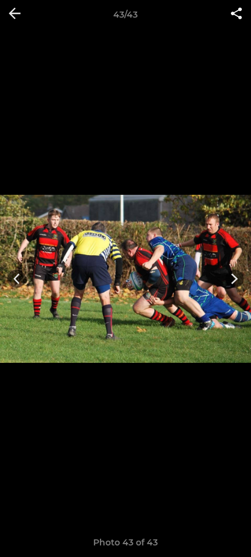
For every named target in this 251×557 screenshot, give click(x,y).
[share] (236, 14)
